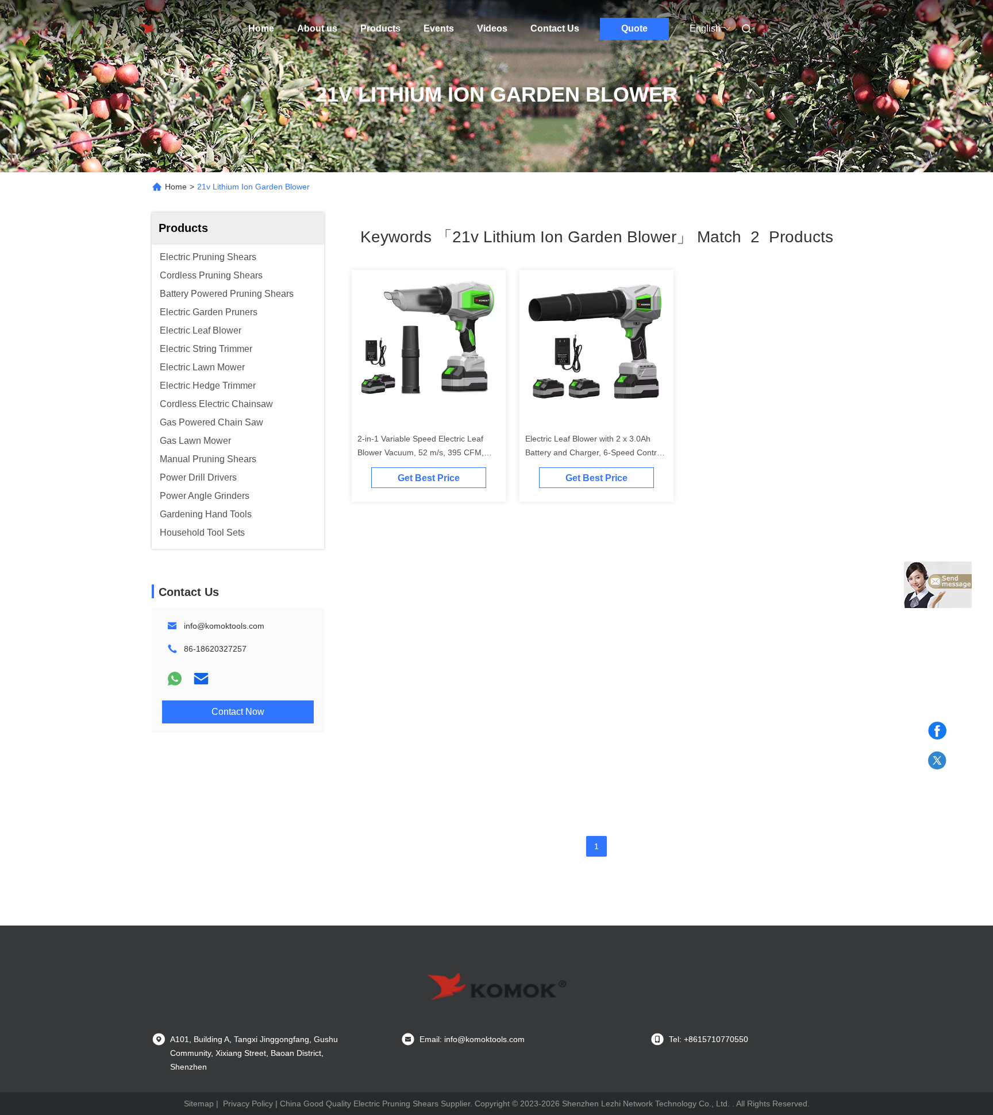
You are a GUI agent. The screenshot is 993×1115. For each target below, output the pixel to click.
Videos (492, 28)
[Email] (201, 678)
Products (380, 28)
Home (261, 28)
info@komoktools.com (224, 625)
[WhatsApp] (175, 678)
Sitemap (199, 1103)
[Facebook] (937, 731)
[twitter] (937, 760)
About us (317, 28)
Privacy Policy (248, 1103)
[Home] (167, 28)
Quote (634, 28)
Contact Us (554, 28)
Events (439, 28)
